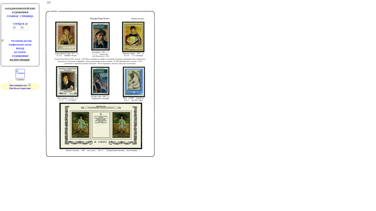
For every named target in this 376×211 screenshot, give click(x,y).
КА (16, 52)
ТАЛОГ (22, 52)
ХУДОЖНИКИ (20, 56)
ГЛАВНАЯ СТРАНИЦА (20, 16)
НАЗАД (20, 48)
